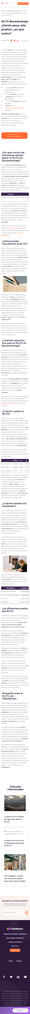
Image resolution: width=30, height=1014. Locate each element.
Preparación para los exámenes (15, 934)
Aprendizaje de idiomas (15, 938)
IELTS (2, 11)
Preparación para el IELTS (14, 108)
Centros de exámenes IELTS (14, 11)
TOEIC (10, 961)
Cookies (19, 961)
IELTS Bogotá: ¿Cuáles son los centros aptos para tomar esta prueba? (15, 878)
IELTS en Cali (5, 403)
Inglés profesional (15, 942)
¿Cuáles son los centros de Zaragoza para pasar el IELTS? (14, 843)
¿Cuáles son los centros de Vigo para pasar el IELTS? (14, 819)
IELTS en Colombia (16, 228)
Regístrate (15, 950)
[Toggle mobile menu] (3, 3)
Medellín (16, 403)
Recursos (15, 946)
